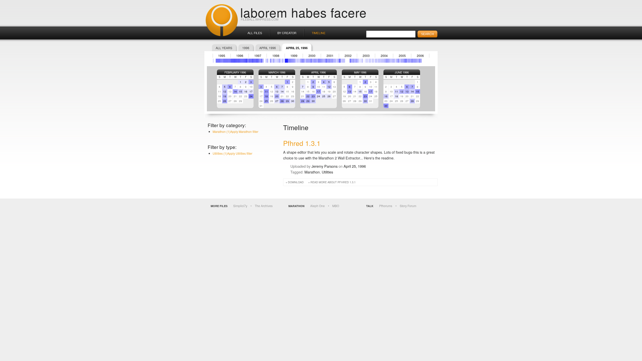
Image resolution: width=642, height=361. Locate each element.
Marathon (312, 171)
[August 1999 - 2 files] (296, 61)
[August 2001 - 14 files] (332, 61)
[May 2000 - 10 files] (309, 61)
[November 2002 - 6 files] (355, 61)
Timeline (319, 33)
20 (276, 96)
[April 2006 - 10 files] (416, 61)
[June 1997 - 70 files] (257, 61)
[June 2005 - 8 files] (401, 61)
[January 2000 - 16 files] (303, 61)
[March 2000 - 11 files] (306, 61)
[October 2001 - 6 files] (335, 61)
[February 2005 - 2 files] (395, 61)
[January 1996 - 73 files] (231, 61)
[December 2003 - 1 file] (374, 61)
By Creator (286, 33)
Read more (333, 182)
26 (224, 101)
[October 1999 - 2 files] (299, 61)
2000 (311, 56)
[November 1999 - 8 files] (300, 61)
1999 (293, 56)
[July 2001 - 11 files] (331, 61)
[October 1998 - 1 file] (281, 61)
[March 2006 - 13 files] (415, 61)
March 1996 (277, 72)
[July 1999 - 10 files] (294, 61)
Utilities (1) (232, 153)
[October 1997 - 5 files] (263, 61)
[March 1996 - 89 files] (234, 61)
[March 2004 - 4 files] (379, 61)
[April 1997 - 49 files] (254, 61)
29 (287, 101)
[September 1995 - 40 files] (225, 61)
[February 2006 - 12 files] (413, 61)
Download (296, 182)
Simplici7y (240, 206)
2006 (420, 56)
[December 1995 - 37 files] (230, 61)
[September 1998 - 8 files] (279, 61)
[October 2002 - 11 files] (353, 61)
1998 (275, 56)
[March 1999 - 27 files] (288, 61)
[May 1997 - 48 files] (255, 61)
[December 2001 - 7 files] (338, 61)
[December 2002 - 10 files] (356, 61)
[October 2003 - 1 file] (371, 61)
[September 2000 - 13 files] (315, 61)
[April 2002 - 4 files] (344, 61)
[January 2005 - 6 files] (394, 61)
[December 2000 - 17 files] (320, 61)
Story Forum (408, 206)
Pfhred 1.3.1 (301, 143)
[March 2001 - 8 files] (325, 61)
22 (307, 96)
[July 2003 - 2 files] (367, 61)
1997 (257, 56)
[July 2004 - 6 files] (385, 61)
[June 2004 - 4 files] (383, 61)
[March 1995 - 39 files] (216, 61)
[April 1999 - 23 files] (290, 61)
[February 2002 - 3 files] (341, 61)
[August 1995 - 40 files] (224, 61)
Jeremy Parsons (324, 166)
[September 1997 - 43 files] (261, 61)
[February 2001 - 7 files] (323, 61)
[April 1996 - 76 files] (236, 61)
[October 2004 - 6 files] (389, 61)
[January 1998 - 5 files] (267, 61)
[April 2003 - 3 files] (362, 61)
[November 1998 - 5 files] (282, 61)
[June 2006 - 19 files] (419, 61)
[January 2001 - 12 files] (322, 61)
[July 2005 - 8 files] (403, 61)
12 (224, 91)
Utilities (327, 171)
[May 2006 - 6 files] (418, 61)
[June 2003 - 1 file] (365, 61)
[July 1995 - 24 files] (222, 61)
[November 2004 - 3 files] (391, 61)
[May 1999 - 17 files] (291, 61)
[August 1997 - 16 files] (260, 61)
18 (266, 96)
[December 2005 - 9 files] (410, 61)
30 (292, 101)
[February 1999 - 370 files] (287, 61)
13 (276, 91)
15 (240, 91)
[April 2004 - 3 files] (380, 61)
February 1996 (235, 72)
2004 (384, 56)
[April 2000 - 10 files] (308, 61)
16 (245, 91)
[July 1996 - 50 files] (240, 61)
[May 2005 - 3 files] (400, 61)
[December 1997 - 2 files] (266, 61)
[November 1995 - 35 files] (228, 61)
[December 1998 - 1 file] (284, 61)
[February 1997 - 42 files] (251, 61)
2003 (366, 56)
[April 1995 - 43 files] (218, 61)
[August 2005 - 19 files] (404, 61)
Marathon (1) (235, 131)
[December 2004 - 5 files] (392, 61)
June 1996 (402, 72)
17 (251, 91)
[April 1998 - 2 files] (272, 61)
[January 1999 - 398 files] (285, 61)
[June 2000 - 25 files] (311, 61)
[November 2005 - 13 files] (409, 61)
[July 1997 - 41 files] (258, 61)
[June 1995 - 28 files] (221, 61)
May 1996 (360, 72)
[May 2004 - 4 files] (382, 61)
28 (282, 101)
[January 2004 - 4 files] (376, 61)
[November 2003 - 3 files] (373, 61)
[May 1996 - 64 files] (237, 61)
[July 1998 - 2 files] (276, 61)
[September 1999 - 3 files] (297, 61)
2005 (402, 56)
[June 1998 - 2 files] (275, 61)
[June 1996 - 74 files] (239, 61)
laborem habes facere (303, 12)
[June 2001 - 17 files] (329, 61)
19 (224, 96)
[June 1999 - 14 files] (293, 61)
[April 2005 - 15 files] (398, 61)
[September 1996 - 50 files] (243, 61)
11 (266, 91)
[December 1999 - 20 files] (302, 61)
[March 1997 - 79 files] (252, 61)
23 (313, 96)
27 (276, 101)
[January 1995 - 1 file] (213, 61)
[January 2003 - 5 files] (358, 61)
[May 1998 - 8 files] (273, 61)
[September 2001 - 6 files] (334, 61)
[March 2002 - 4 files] (343, 61)
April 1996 (267, 48)
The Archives (264, 206)
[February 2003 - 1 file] (359, 61)
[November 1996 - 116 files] (246, 61)
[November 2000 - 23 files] (318, 61)
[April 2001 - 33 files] (326, 61)
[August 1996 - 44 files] (242, 61)
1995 (221, 56)
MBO (335, 206)
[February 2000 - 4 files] (305, 61)
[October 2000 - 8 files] (317, 61)
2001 (330, 56)
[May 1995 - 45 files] (219, 61)
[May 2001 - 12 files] (328, 61)
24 (251, 96)
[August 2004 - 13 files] (386, 61)
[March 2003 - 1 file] (361, 61)
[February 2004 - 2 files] (377, 61)
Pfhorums (385, 206)
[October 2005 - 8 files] (407, 61)
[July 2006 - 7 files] (421, 61)
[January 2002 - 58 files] (340, 61)
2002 (348, 56)
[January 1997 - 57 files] (249, 61)
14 (235, 91)
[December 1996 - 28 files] (248, 61)
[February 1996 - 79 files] (233, 61)
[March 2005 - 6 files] (397, 61)
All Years (224, 48)
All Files (255, 33)
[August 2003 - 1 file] (368, 61)
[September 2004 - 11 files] (388, 61)
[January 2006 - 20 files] (412, 61)
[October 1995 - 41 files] (227, 61)
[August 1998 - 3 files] (278, 61)
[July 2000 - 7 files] (312, 61)
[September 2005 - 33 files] (406, 61)
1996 (245, 48)
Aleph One (317, 206)
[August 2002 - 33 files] (350, 61)
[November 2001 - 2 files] (337, 61)
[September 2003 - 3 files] (370, 61)
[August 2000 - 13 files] (314, 61)
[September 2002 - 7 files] (352, 61)
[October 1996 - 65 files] (245, 61)
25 (266, 101)
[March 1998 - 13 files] (270, 61)
